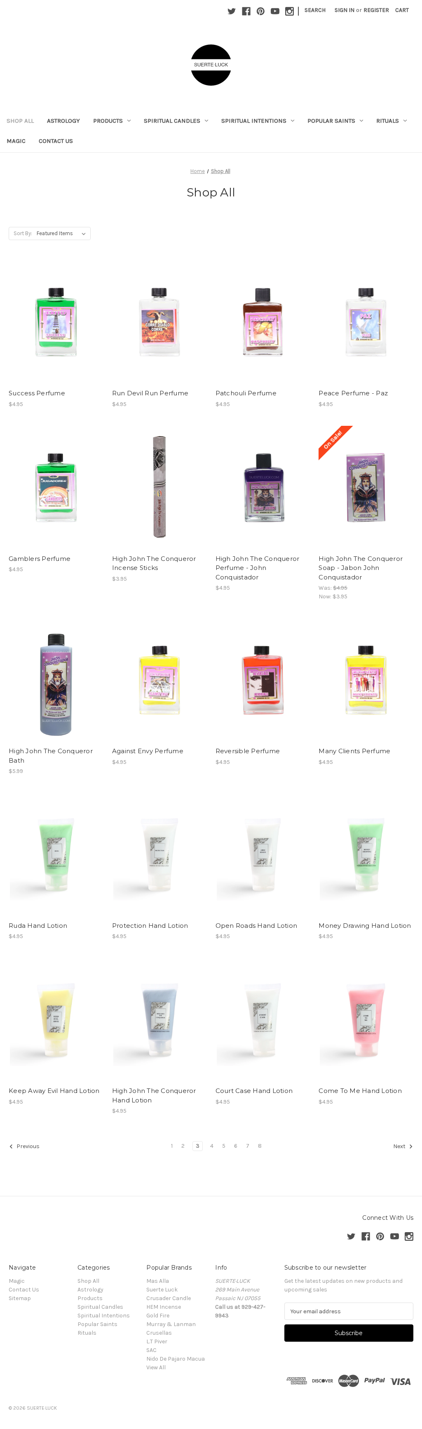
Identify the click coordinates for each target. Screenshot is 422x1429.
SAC (151, 1350)
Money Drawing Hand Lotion (365, 925)
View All (156, 1367)
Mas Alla (157, 1280)
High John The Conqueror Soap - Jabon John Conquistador (361, 568)
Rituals (387, 120)
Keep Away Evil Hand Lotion (54, 1091)
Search (315, 10)
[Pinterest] (260, 11)
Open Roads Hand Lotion (257, 925)
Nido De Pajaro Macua (175, 1358)
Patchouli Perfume (246, 393)
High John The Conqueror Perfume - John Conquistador (258, 568)
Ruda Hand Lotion (38, 925)
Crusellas (159, 1332)
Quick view (54, 307)
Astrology (63, 120)
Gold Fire (157, 1315)
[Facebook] (246, 11)
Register (376, 10)
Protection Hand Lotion (150, 925)
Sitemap (20, 1298)
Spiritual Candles (172, 120)
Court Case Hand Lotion (254, 1091)
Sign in (344, 10)
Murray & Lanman (171, 1324)
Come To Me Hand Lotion (360, 1091)
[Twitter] (231, 11)
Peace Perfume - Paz (353, 393)
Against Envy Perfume (147, 751)
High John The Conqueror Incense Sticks (154, 563)
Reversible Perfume (248, 751)
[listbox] (62, 233)
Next (400, 1146)
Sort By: (23, 233)
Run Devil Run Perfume (150, 393)
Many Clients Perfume (354, 751)
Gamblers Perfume (39, 559)
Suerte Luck (162, 1289)
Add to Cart (55, 337)
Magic (16, 141)
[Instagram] (289, 11)
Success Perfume (37, 393)
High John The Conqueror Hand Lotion (154, 1095)
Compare (53, 322)
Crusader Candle (168, 1298)
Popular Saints (331, 120)
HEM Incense (163, 1306)
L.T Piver (156, 1341)
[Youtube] (275, 11)
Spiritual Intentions (253, 120)
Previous (27, 1146)
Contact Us (56, 141)
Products (108, 120)
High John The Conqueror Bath (51, 755)
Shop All (20, 120)
